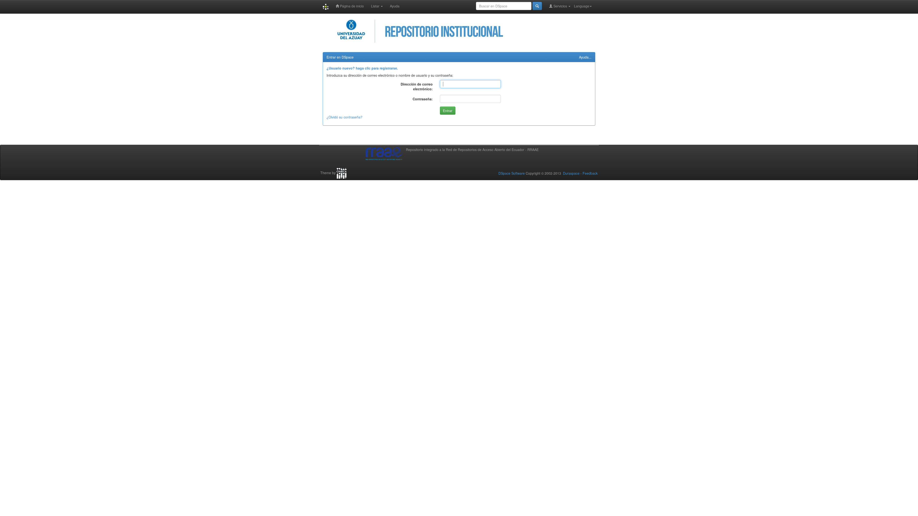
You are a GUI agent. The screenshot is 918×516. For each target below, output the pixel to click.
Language (581, 6)
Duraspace (571, 173)
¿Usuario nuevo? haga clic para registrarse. (362, 68)
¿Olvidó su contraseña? (344, 117)
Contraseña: (423, 99)
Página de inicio (351, 6)
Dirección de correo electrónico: (417, 86)
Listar (375, 6)
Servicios (560, 6)
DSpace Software (511, 173)
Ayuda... (585, 57)
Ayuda (394, 6)
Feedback (590, 173)
